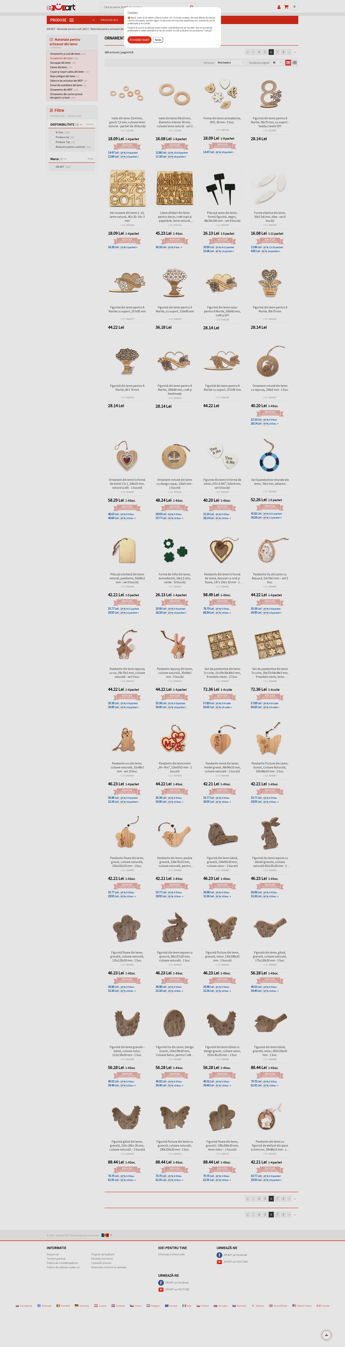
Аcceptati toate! (139, 39)
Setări (158, 39)
